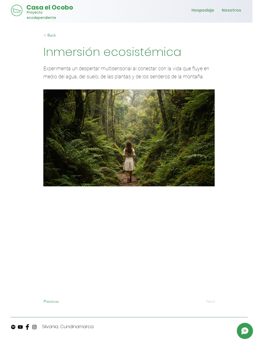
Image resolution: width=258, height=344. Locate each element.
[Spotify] (13, 327)
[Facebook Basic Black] (27, 327)
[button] (60, 35)
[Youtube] (20, 327)
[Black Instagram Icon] (34, 327)
